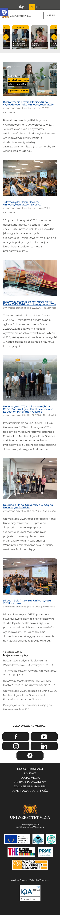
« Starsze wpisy (12, 651)
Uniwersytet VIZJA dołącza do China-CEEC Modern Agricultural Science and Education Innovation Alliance (28, 409)
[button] (4, 12)
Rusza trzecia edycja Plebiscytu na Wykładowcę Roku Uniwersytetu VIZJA (28, 103)
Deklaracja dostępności (30, 790)
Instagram (15, 746)
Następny (54, 37)
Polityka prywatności (30, 782)
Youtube (44, 736)
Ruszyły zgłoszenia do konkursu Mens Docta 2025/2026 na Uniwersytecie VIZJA (29, 303)
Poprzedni (6, 37)
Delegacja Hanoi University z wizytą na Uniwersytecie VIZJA (28, 506)
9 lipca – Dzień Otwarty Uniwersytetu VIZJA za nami (27, 602)
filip (24, 307)
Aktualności (9, 112)
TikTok (30, 755)
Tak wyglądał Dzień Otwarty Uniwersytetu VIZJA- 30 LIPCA (22, 203)
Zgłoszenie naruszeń (30, 786)
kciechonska (29, 108)
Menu (51, 15)
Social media (30, 777)
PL (31, 7)
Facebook (15, 736)
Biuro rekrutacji (30, 768)
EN (38, 7)
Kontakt (30, 773)
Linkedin (44, 746)
